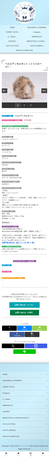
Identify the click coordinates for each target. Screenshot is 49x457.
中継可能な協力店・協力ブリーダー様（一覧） (18, 242)
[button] (44, 331)
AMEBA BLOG (8, 405)
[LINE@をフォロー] (24, 351)
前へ (4, 91)
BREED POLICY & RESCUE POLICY (16, 418)
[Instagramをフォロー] (36, 346)
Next (44, 91)
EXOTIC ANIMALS (9, 430)
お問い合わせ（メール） (24, 305)
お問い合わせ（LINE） (24, 312)
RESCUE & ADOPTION (11, 436)
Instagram (6, 393)
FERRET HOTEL (9, 387)
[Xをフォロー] (13, 346)
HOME (5, 374)
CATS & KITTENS (9, 424)
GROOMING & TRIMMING (12, 380)
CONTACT (6, 411)
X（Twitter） (7, 399)
